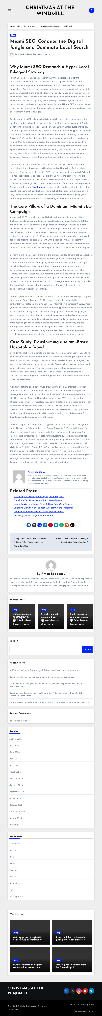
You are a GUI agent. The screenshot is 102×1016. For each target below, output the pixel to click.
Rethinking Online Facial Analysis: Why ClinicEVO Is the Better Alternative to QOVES (49, 702)
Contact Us (74, 1004)
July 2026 (14, 745)
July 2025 (14, 825)
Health (12, 876)
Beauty (12, 850)
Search (13, 641)
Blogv (12, 863)
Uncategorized (16, 896)
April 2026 (14, 765)
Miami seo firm (39, 187)
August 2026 (15, 739)
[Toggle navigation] (10, 10)
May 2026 (14, 759)
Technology (14, 883)
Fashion (13, 870)
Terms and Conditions (84, 1011)
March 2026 (15, 772)
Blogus (41, 1006)
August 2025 (15, 818)
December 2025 (17, 792)
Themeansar (13, 1009)
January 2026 (16, 785)
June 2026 (14, 752)
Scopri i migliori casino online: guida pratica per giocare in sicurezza (41, 677)
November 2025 (17, 798)
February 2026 (16, 778)
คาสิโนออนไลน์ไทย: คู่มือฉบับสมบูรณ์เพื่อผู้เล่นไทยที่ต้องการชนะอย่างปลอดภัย (44, 670)
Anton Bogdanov (25, 54)
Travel (12, 890)
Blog (13, 35)
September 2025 (17, 811)
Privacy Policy (87, 1004)
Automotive (15, 843)
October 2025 (15, 805)
